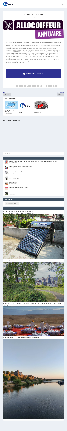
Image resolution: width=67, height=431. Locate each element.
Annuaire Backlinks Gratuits (9, 111)
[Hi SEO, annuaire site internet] (26, 105)
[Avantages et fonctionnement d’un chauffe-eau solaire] (33, 259)
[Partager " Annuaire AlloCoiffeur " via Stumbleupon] (35, 86)
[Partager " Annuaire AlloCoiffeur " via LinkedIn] (30, 86)
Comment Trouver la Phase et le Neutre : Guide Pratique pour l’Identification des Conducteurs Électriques (33, 161)
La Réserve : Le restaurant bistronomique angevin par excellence (21, 337)
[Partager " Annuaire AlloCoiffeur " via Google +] (22, 86)
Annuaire (29, 17)
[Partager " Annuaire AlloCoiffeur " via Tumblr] (25, 86)
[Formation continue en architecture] (6, 172)
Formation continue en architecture (17, 171)
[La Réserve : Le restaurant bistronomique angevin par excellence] (33, 418)
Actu (15, 167)
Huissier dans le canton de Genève (16, 177)
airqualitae (11, 193)
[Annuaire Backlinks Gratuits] (11, 105)
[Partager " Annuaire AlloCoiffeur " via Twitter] (19, 86)
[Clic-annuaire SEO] (41, 105)
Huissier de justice (17, 178)
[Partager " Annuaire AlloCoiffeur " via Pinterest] (27, 86)
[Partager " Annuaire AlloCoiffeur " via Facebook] (17, 86)
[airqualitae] (6, 193)
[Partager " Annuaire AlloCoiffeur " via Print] (40, 86)
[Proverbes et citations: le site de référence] (6, 188)
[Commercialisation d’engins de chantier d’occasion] (6, 167)
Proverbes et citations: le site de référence (18, 187)
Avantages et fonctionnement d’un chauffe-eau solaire (18, 213)
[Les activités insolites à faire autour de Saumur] (33, 301)
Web (15, 188)
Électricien (15, 162)
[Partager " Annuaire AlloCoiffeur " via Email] (38, 86)
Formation (16, 173)
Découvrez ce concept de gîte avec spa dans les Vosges (18, 211)
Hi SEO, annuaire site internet (24, 111)
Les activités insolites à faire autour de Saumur (16, 261)
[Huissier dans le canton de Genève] (6, 178)
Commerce (18, 167)
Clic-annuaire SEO (38, 111)
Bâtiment (15, 183)
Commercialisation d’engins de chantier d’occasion (20, 166)
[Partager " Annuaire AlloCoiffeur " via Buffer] (32, 86)
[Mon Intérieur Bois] (6, 183)
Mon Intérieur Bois (13, 182)
